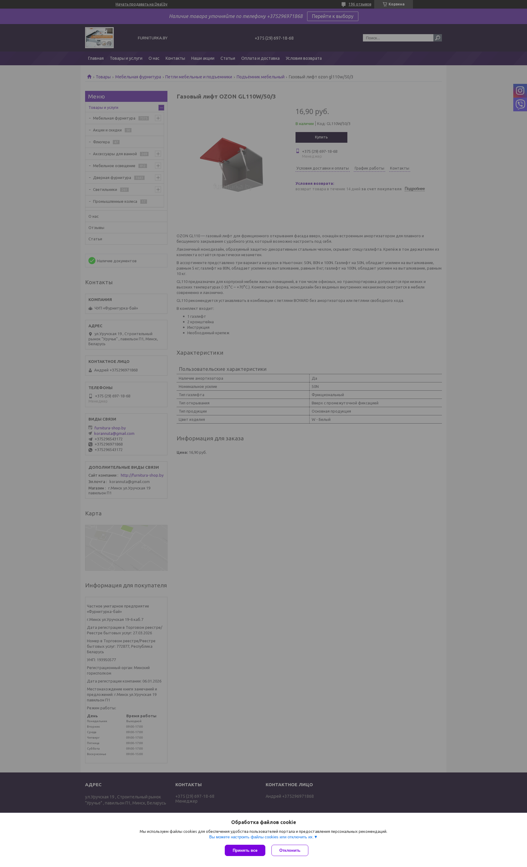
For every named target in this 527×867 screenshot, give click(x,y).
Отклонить (289, 850)
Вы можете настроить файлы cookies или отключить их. (261, 837)
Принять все (245, 850)
